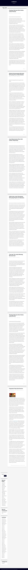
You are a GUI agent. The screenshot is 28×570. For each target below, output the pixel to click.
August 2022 (3, 552)
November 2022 (4, 549)
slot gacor (22, 465)
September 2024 (4, 523)
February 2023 (4, 545)
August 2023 (3, 538)
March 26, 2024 (11, 317)
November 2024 (4, 521)
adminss (15, 76)
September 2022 (4, 551)
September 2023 (4, 537)
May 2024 (3, 528)
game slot (15, 465)
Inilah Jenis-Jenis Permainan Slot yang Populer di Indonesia (16, 197)
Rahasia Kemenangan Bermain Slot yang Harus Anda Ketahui (16, 74)
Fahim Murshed (15, 569)
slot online (24, 465)
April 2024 (3, 529)
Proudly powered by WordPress (4, 569)
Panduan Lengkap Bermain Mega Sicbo (4, 491)
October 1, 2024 (11, 76)
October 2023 (4, 536)
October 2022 (4, 550)
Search (3, 474)
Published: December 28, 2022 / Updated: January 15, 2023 (16, 390)
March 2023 (3, 544)
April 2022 (3, 557)
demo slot (13, 465)
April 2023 (3, 543)
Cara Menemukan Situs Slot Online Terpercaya (16, 140)
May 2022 (3, 556)
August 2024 (3, 524)
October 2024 (4, 522)
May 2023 (3, 542)
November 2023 (4, 535)
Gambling (19, 76)
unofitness (14, 1)
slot (24, 134)
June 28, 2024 (11, 199)
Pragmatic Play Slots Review (16, 388)
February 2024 (4, 531)
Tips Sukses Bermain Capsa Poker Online (4, 499)
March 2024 (3, 530)
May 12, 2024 (11, 257)
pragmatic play (17, 465)
